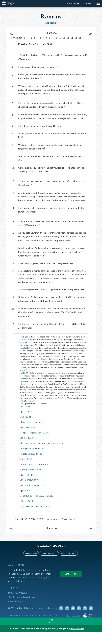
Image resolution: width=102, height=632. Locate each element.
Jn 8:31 (30, 485)
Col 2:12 (29, 422)
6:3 (23, 417)
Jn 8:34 (30, 490)
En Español (51, 22)
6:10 (23, 448)
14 (72, 38)
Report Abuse (73, 4)
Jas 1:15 (46, 506)
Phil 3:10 (29, 427)
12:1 (28, 464)
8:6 (27, 496)
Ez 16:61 (45, 496)
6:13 (23, 464)
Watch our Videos (68, 553)
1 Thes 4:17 (30, 438)
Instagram (85, 608)
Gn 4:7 (29, 459)
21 (32, 475)
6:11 (23, 454)
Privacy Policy (68, 519)
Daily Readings (31, 553)
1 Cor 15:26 (40, 443)
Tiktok (91, 608)
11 (59, 38)
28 (36, 448)
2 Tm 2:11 (41, 427)
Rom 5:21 (24, 348)
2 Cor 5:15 (30, 454)
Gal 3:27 (28, 417)
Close (50, 620)
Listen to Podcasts (49, 553)
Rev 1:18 (59, 443)
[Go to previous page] (13, 33)
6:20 (23, 395)
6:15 (24, 475)
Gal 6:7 (37, 506)
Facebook (67, 608)
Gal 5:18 (30, 469)
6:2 (23, 412)
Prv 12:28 (37, 496)
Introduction (18, 38)
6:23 (23, 506)
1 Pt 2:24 (40, 454)
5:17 (28, 475)
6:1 (22, 337)
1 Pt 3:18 (42, 448)
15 (76, 38)
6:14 (35, 433)
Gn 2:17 (29, 506)
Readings (88, 3)
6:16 (24, 480)
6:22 (23, 404)
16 (80, 38)
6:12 (23, 373)
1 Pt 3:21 (37, 422)
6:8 (23, 438)
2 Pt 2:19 (40, 485)
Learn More (71, 574)
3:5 (27, 406)
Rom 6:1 (23, 370)
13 (68, 38)
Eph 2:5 (34, 464)
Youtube (73, 608)
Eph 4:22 (41, 433)
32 (25, 384)
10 (55, 38)
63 (51, 496)
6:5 (23, 427)
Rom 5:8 (83, 342)
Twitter (61, 608)
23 (68, 398)
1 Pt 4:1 (29, 412)
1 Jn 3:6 (38, 469)
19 (27, 373)
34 (35, 485)
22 (43, 422)
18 (28, 480)
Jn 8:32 (33, 480)
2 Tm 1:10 (50, 443)
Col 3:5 (46, 464)
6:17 (23, 381)
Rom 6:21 (62, 398)
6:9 (23, 443)
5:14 (40, 464)
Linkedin (79, 608)
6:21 (23, 496)
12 (64, 38)
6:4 (23, 422)
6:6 (22, 433)
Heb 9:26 (30, 448)
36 (38, 480)
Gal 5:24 (28, 433)
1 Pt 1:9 (29, 501)
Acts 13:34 (30, 443)
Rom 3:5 (25, 339)
